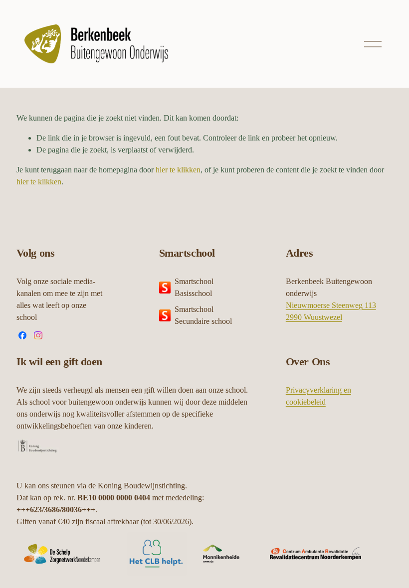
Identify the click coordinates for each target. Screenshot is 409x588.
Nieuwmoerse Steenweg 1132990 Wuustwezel (331, 311)
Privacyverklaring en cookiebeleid (318, 396)
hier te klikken (178, 169)
